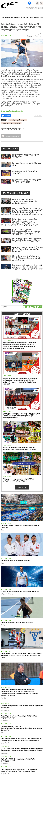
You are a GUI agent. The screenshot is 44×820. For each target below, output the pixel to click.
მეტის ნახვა (22, 487)
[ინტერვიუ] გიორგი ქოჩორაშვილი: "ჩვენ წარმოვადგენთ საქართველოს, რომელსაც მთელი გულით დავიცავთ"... (21, 739)
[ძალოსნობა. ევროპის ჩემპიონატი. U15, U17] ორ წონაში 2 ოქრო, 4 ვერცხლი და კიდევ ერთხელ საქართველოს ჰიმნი (21, 655)
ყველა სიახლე (7, 17)
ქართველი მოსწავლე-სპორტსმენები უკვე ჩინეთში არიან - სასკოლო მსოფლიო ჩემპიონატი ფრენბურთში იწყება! (21, 416)
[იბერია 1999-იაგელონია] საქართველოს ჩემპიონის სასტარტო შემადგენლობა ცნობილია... (26, 232)
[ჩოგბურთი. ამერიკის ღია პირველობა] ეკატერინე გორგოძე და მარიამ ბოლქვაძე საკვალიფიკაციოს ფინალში (27, 267)
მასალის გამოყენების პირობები (12, 111)
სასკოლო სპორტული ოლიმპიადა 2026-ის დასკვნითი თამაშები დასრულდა (18, 480)
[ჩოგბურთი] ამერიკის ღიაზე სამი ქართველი (17, 622)
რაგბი (36, 17)
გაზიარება (8, 115)
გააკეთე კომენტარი (12, 136)
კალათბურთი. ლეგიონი (11, 123)
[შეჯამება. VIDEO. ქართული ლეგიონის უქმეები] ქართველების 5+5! (18, 760)
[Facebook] (29, 3)
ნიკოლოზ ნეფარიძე (34, 36)
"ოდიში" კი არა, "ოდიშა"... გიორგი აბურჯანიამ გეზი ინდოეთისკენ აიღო (19, 717)
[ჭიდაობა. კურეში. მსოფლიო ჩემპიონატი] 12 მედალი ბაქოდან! (20, 526)
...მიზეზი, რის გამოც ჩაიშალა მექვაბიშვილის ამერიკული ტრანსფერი (22, 707)
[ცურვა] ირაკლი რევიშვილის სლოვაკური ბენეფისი (20, 591)
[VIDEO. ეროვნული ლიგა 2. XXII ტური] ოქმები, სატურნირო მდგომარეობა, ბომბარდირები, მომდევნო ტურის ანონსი (22, 750)
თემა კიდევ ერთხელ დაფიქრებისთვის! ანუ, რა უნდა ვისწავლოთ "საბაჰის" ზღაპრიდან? (27, 249)
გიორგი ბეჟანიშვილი (17, 120)
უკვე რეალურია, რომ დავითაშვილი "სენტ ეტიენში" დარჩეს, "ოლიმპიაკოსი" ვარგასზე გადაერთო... (19, 770)
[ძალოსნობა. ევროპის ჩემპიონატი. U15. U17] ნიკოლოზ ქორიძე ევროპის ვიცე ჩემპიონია (26, 258)
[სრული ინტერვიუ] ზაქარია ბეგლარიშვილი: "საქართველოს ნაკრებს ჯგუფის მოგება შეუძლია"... (21, 728)
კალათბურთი (28, 17)
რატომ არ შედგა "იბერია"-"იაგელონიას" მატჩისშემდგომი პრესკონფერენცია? (24, 201)
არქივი (4, 307)
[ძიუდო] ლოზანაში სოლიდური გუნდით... (16, 560)
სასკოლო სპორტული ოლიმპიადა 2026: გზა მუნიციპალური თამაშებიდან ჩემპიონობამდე (19, 448)
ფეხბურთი (18, 17)
